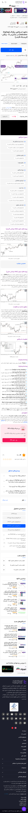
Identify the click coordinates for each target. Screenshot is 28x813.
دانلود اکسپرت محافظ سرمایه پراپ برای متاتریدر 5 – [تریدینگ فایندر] (10, 601)
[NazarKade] (16, 722)
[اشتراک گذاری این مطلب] (25, 50)
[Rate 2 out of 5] (9, 459)
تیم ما (24, 740)
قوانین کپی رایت (22, 801)
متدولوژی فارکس (22, 737)
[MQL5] (20, 714)
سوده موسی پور (13, 23)
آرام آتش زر (22, 23)
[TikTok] (7, 714)
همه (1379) (14, 514)
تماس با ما (23, 734)
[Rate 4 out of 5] (5, 459)
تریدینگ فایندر (24, 15)
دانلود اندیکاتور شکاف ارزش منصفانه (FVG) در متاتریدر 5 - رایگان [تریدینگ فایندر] (10, 609)
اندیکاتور (13, 15)
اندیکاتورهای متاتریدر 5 (23, 17)
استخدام (24, 743)
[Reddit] (24, 718)
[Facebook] (7, 718)
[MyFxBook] (20, 722)
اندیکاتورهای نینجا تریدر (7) (14, 530)
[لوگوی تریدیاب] (19, 2)
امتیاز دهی (23, 756)
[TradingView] (24, 714)
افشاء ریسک (23, 797)
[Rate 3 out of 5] (7, 459)
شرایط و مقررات (22, 805)
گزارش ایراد (23, 746)
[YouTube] (11, 714)
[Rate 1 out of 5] (11, 459)
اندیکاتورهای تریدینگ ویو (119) (14, 518)
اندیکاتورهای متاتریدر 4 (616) (14, 522)
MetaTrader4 (14, 43)
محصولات (18, 15)
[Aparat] (3, 718)
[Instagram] (11, 718)
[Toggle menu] (24, 809)
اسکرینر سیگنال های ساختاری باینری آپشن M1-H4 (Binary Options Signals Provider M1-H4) (10, 645)
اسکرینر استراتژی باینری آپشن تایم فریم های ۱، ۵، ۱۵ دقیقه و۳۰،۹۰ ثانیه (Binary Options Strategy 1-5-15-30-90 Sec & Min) (9, 637)
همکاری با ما (23, 753)
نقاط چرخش (8, 108)
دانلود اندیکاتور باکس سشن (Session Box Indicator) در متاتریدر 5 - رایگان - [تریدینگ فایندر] (10, 593)
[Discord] (16, 718)
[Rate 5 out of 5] (3, 459)
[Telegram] (3, 714)
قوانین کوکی (23, 799)
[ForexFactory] (24, 722)
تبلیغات (24, 749)
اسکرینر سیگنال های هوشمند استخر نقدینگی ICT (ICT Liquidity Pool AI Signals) (10, 627)
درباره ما (24, 731)
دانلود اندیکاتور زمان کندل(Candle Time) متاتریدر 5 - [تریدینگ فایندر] (10, 584)
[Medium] (20, 718)
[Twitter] (16, 714)
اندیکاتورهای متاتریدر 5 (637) (14, 526)
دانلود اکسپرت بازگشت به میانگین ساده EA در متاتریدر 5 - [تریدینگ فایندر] (10, 652)
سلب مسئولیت (23, 803)
